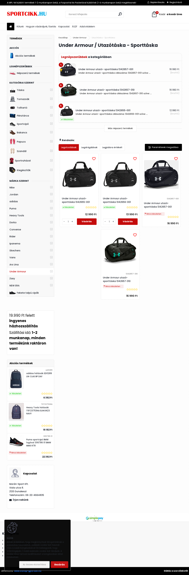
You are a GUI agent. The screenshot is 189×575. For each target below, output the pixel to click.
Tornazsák (23, 99)
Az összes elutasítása (34, 564)
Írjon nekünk (20, 500)
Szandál (21, 151)
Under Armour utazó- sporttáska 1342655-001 (76, 200)
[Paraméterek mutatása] (163, 147)
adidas (13, 201)
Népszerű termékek (28, 73)
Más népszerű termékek (120, 128)
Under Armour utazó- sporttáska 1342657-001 (158, 205)
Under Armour (17, 271)
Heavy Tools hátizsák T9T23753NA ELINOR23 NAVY (38, 410)
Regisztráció (176, 2)
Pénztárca (23, 115)
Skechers (14, 250)
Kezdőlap (63, 37)
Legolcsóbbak (68, 147)
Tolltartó (22, 107)
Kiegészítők (24, 170)
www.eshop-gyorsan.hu (27, 570)
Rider (12, 236)
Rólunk (20, 26)
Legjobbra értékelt (112, 147)
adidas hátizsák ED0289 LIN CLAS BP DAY (39, 375)
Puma (12, 208)
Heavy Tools (16, 215)
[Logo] (27, 14)
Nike (11, 187)
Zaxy (12, 278)
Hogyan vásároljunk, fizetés (41, 26)
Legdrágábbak (89, 147)
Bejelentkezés (157, 2)
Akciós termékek (25, 56)
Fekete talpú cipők (28, 293)
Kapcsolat (64, 26)
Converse (15, 229)
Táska (20, 90)
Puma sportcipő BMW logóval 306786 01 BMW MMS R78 (38, 442)
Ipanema (14, 243)
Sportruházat (23, 160)
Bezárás (59, 564)
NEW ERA (14, 285)
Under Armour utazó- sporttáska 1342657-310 (117, 279)
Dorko (13, 222)
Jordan (13, 194)
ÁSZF (74, 26)
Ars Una (14, 264)
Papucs (21, 141)
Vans (12, 257)
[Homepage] (10, 26)
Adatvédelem (87, 26)
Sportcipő (23, 124)
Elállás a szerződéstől (176, 570)
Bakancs (22, 132)
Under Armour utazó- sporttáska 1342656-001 (117, 200)
